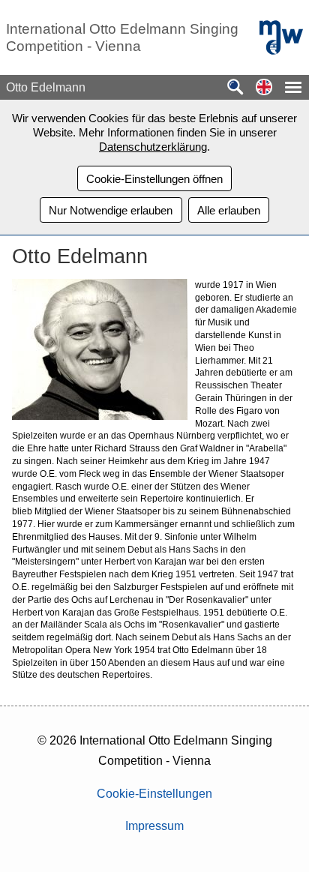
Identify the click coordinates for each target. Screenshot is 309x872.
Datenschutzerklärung (153, 146)
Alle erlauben (228, 210)
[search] (236, 88)
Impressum (154, 826)
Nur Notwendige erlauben (110, 210)
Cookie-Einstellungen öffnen (154, 178)
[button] (264, 88)
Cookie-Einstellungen (154, 793)
